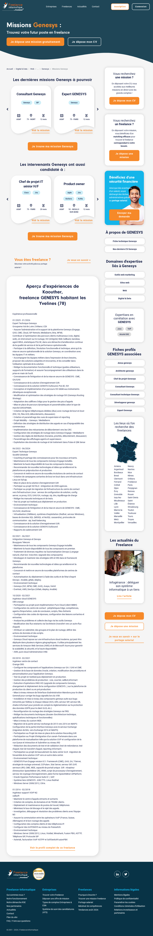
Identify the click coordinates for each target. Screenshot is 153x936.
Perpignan (132, 488)
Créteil (117, 485)
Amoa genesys (125, 363)
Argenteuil (118, 469)
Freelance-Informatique (28, 930)
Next (97, 109)
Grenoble (118, 494)
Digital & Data (21, 69)
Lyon (116, 507)
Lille (116, 504)
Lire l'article (124, 596)
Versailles (132, 522)
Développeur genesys (124, 402)
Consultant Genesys (124, 386)
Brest (116, 475)
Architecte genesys (125, 371)
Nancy (131, 466)
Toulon (131, 510)
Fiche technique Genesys (125, 241)
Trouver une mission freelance (92, 898)
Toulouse (132, 513)
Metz (116, 519)
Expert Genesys (124, 410)
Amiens (117, 466)
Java (119, 329)
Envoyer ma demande (124, 215)
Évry (116, 491)
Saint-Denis (133, 497)
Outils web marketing (125, 275)
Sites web (124, 282)
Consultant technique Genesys (124, 394)
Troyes (131, 519)
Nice (130, 472)
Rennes (131, 491)
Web (32, 69)
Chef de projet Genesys (125, 379)
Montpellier (119, 522)
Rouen (131, 494)
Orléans (131, 479)
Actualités (82, 6)
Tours (130, 516)
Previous (7, 109)
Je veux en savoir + (79, 260)
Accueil (10, 69)
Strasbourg (133, 507)
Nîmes (131, 475)
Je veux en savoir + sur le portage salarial (124, 638)
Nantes (131, 469)
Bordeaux (118, 472)
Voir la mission (41, 130)
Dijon (116, 488)
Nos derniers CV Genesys (125, 249)
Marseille (118, 516)
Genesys (45, 69)
